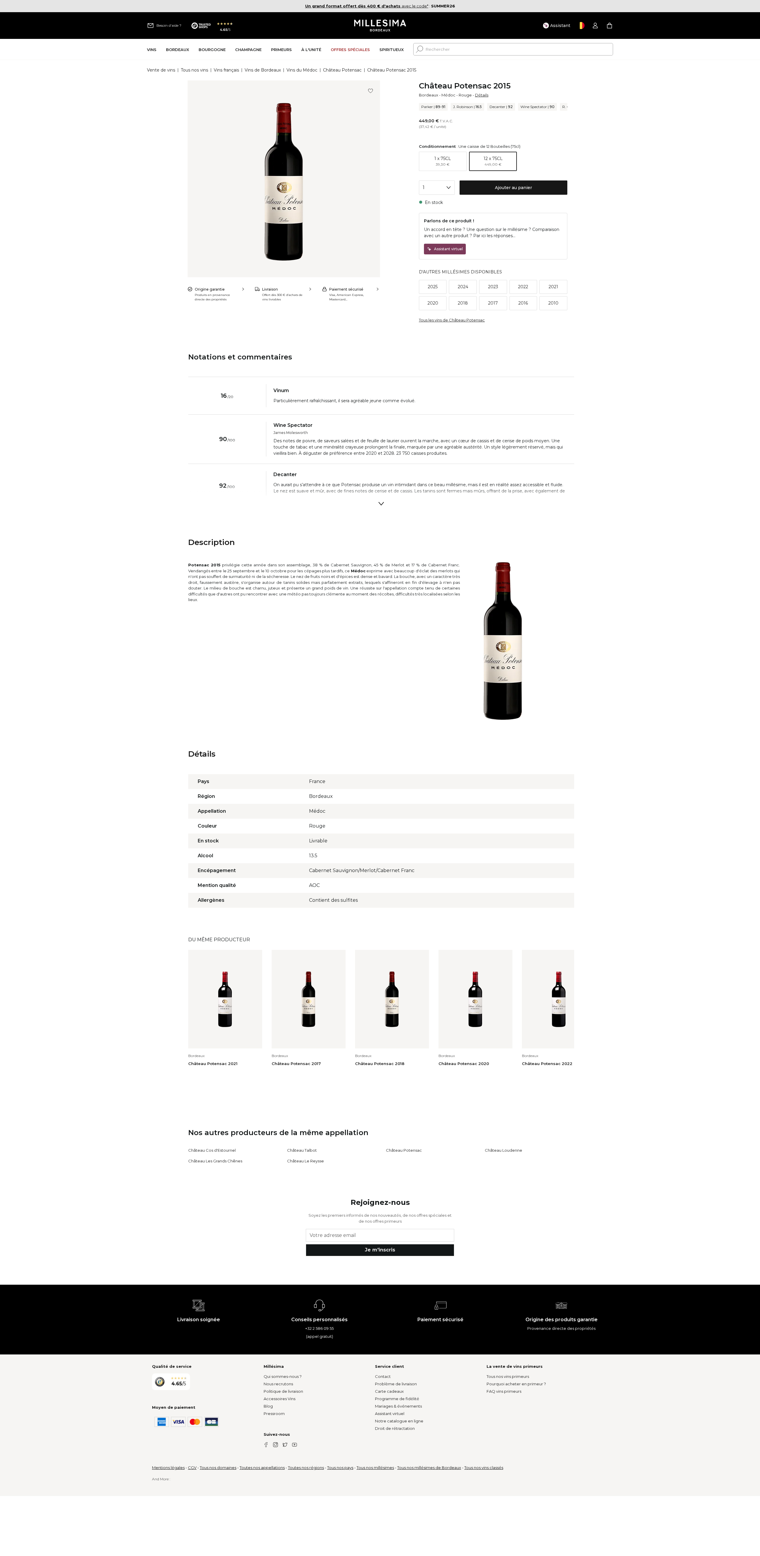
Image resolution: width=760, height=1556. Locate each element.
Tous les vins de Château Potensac (452, 320)
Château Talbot (302, 1150)
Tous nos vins (194, 70)
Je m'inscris (380, 1250)
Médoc (448, 95)
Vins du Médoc (301, 70)
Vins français (226, 70)
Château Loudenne (503, 1150)
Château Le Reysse (305, 1161)
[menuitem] (151, 49)
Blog (268, 1406)
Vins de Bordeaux (263, 70)
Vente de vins (161, 70)
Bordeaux (428, 95)
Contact (383, 1376)
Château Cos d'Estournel (212, 1150)
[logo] (380, 25)
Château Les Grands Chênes (215, 1161)
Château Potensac (342, 70)
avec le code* (366, 6)
